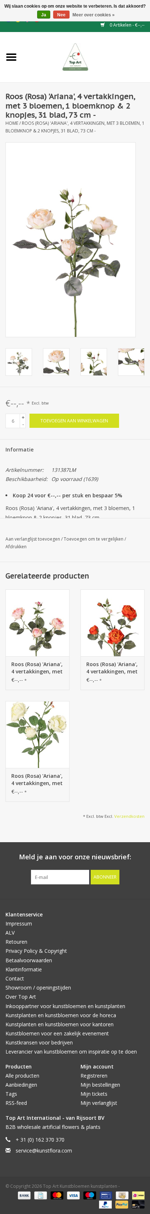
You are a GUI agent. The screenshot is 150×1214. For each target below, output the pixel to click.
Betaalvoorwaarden (28, 960)
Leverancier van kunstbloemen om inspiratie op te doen (71, 1051)
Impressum (18, 923)
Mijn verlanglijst (98, 1102)
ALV (10, 932)
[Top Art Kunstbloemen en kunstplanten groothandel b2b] (86, 56)
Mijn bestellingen (100, 1084)
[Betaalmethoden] (23, 1195)
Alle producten (22, 1075)
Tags (11, 1093)
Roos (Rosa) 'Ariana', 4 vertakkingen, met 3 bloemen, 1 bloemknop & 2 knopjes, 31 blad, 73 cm (37, 668)
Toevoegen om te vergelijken (94, 539)
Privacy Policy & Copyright (36, 950)
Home (11, 123)
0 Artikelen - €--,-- (126, 25)
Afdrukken (16, 547)
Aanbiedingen (21, 1084)
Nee (61, 14)
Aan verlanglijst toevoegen (33, 539)
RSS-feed (16, 1102)
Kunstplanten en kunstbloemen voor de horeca (60, 1015)
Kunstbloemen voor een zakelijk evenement (57, 1033)
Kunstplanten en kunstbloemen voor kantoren (59, 1024)
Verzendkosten (129, 816)
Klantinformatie (23, 969)
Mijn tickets (93, 1093)
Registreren (93, 1075)
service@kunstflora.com (44, 1150)
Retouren (16, 941)
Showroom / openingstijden (38, 987)
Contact (14, 978)
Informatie (19, 449)
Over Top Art (20, 996)
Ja (43, 14)
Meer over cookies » (93, 14)
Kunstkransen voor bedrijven (39, 1042)
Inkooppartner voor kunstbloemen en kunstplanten (65, 1006)
